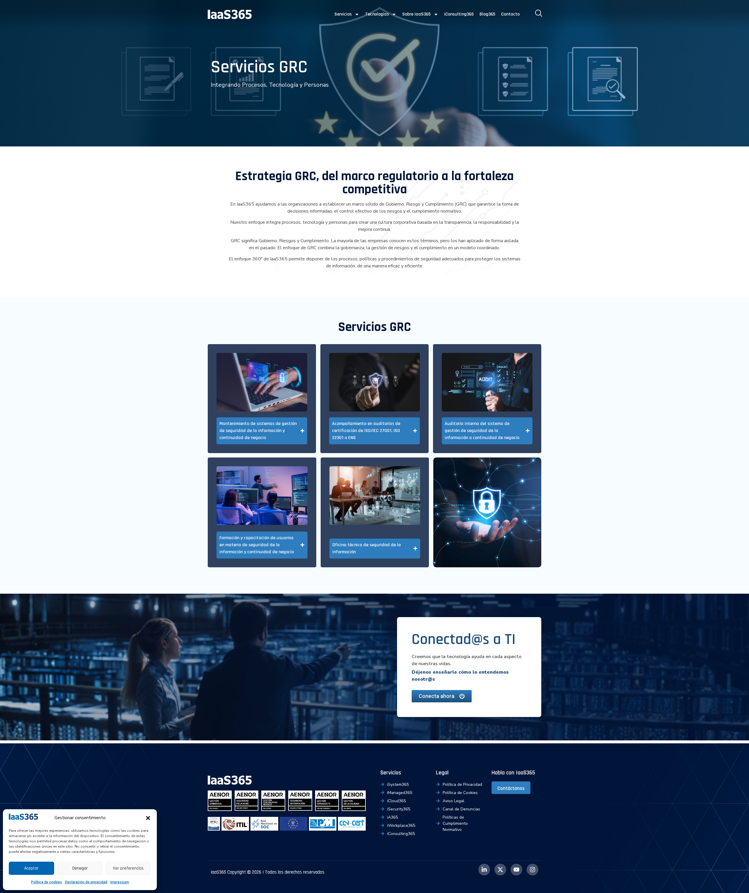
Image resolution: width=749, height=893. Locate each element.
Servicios (343, 14)
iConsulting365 (459, 14)
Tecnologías (377, 14)
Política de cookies (46, 882)
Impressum (119, 882)
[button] (148, 818)
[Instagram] (532, 869)
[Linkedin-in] (484, 869)
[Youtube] (516, 869)
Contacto (510, 14)
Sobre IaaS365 (416, 14)
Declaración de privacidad (86, 882)
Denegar (80, 868)
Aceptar (31, 868)
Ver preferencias (128, 868)
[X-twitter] (500, 869)
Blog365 (487, 14)
